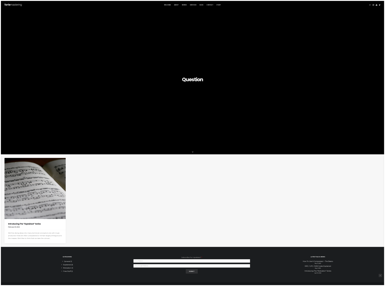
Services (193, 5)
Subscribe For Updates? (191, 257)
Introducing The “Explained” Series (24, 223)
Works (184, 5)
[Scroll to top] (380, 275)
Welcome (167, 5)
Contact (210, 5)
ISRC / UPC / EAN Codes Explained (318, 266)
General (67, 261)
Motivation (67, 268)
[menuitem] (167, 5)
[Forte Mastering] (13, 5)
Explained (67, 265)
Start (218, 5)
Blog (201, 5)
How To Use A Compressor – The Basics (318, 261)
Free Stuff (67, 271)
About (176, 5)
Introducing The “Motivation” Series (317, 271)
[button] (370, 5)
